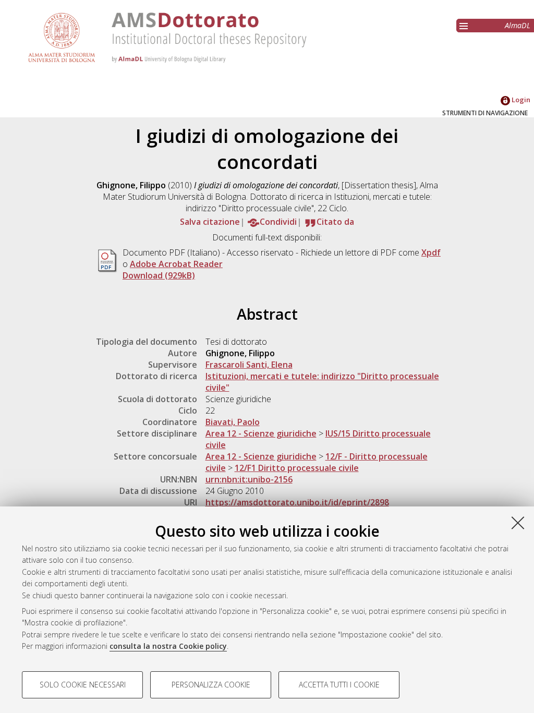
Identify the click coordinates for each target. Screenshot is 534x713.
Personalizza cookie (211, 685)
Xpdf (431, 252)
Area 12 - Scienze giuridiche (261, 433)
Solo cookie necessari (83, 685)
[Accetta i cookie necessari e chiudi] (517, 522)
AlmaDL (517, 25)
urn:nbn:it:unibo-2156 (249, 479)
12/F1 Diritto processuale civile (297, 468)
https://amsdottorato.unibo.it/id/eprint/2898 (297, 502)
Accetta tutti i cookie (339, 685)
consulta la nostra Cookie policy (168, 646)
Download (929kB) (159, 275)
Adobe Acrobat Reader (176, 264)
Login (520, 99)
